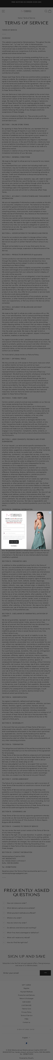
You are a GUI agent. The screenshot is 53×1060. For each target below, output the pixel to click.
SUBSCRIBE (14, 542)
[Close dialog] (50, 513)
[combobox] (5, 533)
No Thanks (14, 545)
